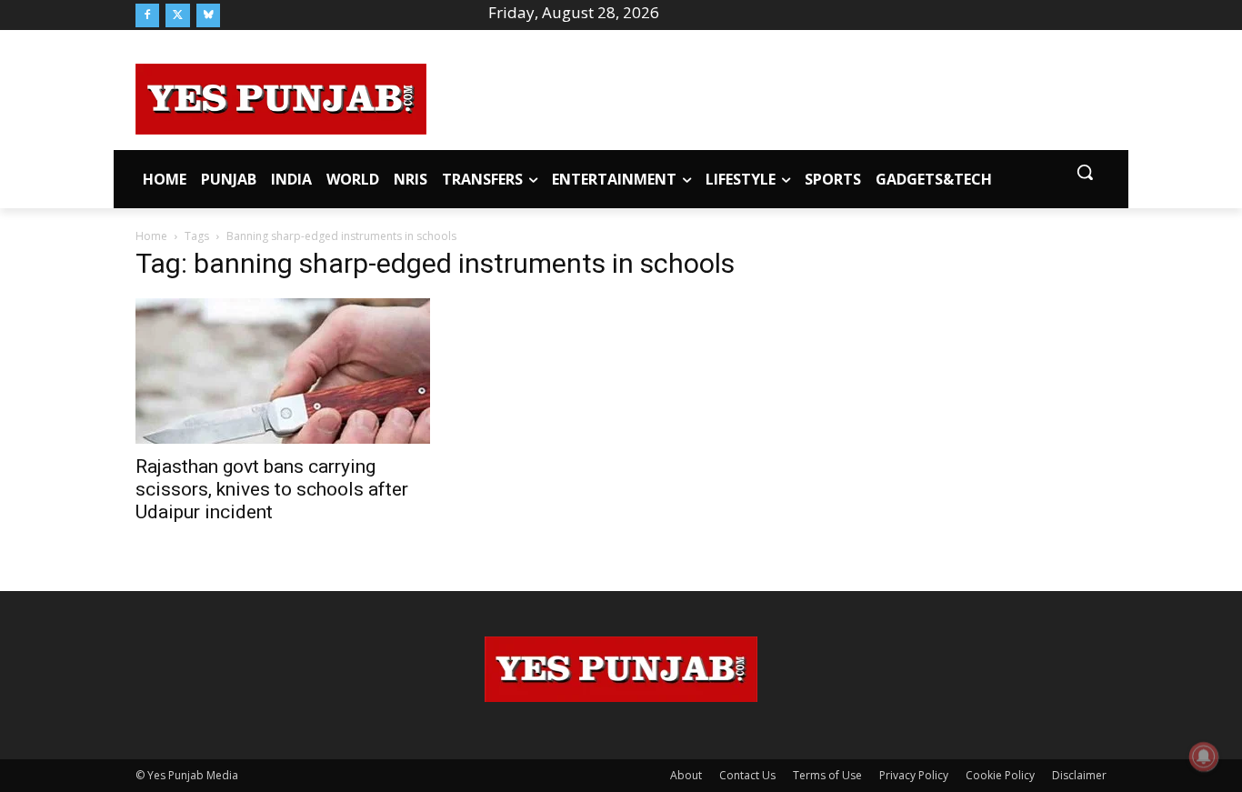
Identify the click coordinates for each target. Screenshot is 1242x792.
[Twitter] (177, 15)
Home (151, 236)
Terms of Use (827, 775)
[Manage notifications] (1203, 756)
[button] (1085, 172)
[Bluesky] (208, 15)
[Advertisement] (766, 96)
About (686, 775)
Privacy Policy (913, 775)
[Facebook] (147, 15)
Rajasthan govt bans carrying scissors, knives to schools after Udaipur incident (271, 489)
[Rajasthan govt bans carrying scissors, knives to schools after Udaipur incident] (282, 371)
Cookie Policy (1000, 775)
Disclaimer (1079, 775)
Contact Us (747, 775)
